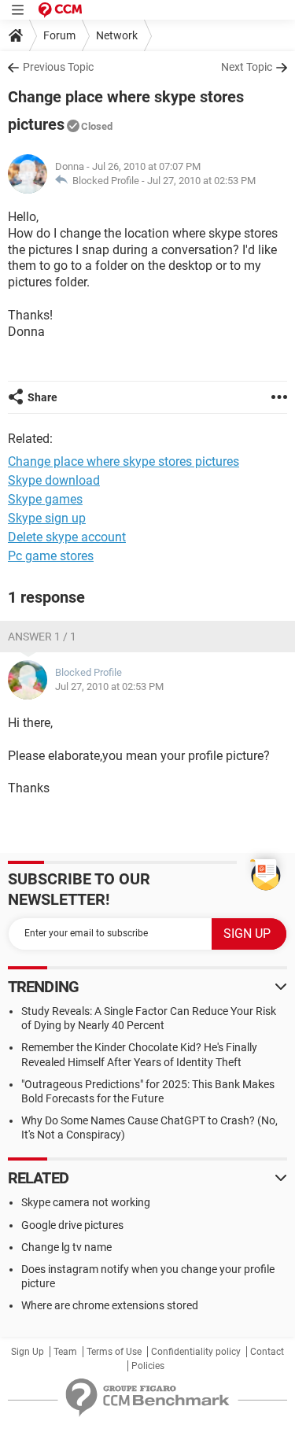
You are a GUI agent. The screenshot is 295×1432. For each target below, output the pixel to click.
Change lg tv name (66, 1247)
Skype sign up (47, 518)
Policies (147, 1365)
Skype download (54, 480)
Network (117, 35)
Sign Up (27, 1351)
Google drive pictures (72, 1225)
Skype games (45, 499)
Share (42, 397)
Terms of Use (114, 1351)
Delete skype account (67, 537)
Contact (267, 1351)
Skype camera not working (85, 1202)
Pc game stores (51, 555)
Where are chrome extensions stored (109, 1305)
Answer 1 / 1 (42, 636)
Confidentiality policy (196, 1351)
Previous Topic (58, 67)
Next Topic (246, 67)
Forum (59, 35)
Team (65, 1351)
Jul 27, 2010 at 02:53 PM (201, 180)
